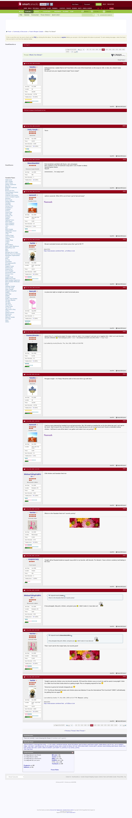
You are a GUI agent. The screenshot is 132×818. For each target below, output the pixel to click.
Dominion (8, 198)
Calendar (26, 15)
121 (100, 49)
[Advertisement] (59, 117)
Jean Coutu (8, 232)
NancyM (32, 291)
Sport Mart (8, 294)
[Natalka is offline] (32, 79)
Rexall (7, 283)
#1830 (124, 676)
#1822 (124, 331)
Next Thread (80, 730)
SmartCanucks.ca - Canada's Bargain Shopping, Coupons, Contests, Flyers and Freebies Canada (94, 776)
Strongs (7, 297)
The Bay (7, 301)
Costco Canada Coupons (12, 197)
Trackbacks (55, 763)
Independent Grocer (10, 231)
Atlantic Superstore (10, 184)
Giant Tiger (8, 214)
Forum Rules (55, 769)
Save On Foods (9, 288)
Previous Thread (70, 730)
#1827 (124, 555)
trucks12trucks (32, 335)
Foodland (7, 209)
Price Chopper (9, 271)
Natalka (32, 67)
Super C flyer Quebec (11, 298)
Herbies (7, 218)
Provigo (7, 275)
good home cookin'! (92, 744)
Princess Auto (9, 274)
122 (103, 49)
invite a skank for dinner (65, 746)
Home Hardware (9, 223)
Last (75, 52)
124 (110, 49)
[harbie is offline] (32, 256)
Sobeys (7, 292)
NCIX (6, 258)
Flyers (49, 8)
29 (33, 96)
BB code (54, 755)
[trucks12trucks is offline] (32, 347)
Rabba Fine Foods (10, 278)
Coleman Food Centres (11, 195)
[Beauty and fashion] (101, 8)
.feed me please (28, 744)
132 (113, 49)
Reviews (74, 8)
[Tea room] (98, 8)
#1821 (124, 287)
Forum (28, 11)
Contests (62, 8)
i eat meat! (31, 746)
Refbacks (26, 767)
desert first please (73, 744)
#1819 (124, 191)
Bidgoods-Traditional (11, 187)
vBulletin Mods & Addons (68, 810)
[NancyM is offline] (32, 304)
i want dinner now (39, 746)
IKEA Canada (9, 229)
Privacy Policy (120, 776)
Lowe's (7, 243)
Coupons (43, 8)
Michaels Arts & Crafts (11, 252)
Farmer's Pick (9, 206)
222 (120, 49)
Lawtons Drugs (9, 235)
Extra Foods (8, 200)
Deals (30, 8)
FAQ (21, 15)
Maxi (6, 249)
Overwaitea (8, 261)
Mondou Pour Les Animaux (12, 254)
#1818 (124, 159)
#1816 (124, 63)
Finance (68, 8)
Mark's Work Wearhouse (12, 246)
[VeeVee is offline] (32, 525)
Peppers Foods (9, 266)
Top (71, 11)
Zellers (7, 322)
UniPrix (7, 311)
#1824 (124, 420)
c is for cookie (51, 744)
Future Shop (8, 212)
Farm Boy (8, 204)
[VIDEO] (54, 760)
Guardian (7, 217)
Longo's (7, 241)
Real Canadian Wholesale (12, 281)
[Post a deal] (111, 8)
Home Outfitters (9, 224)
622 (124, 49)
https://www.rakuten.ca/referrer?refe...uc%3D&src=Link (59, 251)
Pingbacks (27, 765)
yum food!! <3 (57, 747)
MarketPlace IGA (10, 248)
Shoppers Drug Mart (11, 291)
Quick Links (55, 15)
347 (33, 495)
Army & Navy (9, 183)
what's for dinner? (47, 747)
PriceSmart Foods (10, 272)
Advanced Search (106, 15)
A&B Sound (8, 180)
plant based (114, 746)
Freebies (55, 8)
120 (97, 49)
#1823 (124, 374)
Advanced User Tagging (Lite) (56, 810)
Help (104, 4)
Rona (6, 284)
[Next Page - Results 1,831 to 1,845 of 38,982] (72, 52)
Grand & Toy (8, 215)
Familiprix (8, 203)
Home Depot (8, 221)
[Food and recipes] (104, 8)
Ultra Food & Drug (10, 309)
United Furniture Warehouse (9, 313)
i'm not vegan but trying (51, 746)
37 (33, 318)
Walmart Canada (10, 317)
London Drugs (9, 240)
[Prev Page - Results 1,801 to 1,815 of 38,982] (83, 50)
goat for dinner (83, 744)
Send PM (112, 106)
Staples (7, 295)
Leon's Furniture (9, 237)
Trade (109, 11)
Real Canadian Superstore (12, 280)
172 (117, 49)
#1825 (124, 468)
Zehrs (7, 320)
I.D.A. (7, 226)
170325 (119, 55)
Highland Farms (9, 220)
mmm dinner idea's (83, 746)
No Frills (7, 260)
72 (90, 49)
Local (97, 11)
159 (33, 146)
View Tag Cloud (28, 749)
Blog (21, 11)
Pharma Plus (9, 269)
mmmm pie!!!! (93, 746)
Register (110, 4)
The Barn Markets (10, 300)
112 (93, 49)
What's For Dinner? (35, 55)
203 (33, 274)
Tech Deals (36, 8)
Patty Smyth (33, 130)
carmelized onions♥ (61, 744)
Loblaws (7, 238)
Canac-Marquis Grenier (11, 192)
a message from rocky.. (40, 744)
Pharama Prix (9, 267)
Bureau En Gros (9, 190)
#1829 (124, 629)
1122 (67, 51)
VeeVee (33, 513)
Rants (80, 8)
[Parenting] (107, 8)
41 (33, 361)
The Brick (8, 303)
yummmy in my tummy (68, 747)
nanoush (32, 195)
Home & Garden (87, 8)
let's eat (75, 746)
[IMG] (53, 758)
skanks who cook (32, 747)
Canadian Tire (9, 193)
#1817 (124, 125)
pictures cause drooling (104, 746)
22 (87, 49)
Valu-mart (8, 315)
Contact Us (68, 776)
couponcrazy (33, 559)
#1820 (124, 239)
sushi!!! (39, 747)
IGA (6, 227)
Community (34, 15)
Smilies (54, 757)
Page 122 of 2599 (71, 49)
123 (107, 49)
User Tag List (27, 45)
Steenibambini (33, 163)
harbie (32, 243)
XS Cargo (8, 318)
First (80, 50)
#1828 (124, 590)
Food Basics (8, 207)
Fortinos (7, 210)
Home (25, 8)
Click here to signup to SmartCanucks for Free (34, 110)
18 (33, 542)
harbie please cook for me (106, 744)
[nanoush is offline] (32, 207)
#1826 (124, 508)
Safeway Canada (10, 286)
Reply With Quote (122, 106)
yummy (77, 747)
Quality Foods (9, 277)
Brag (86, 11)
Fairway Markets (10, 201)
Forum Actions (45, 15)
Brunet (7, 189)
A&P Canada (9, 181)
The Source (8, 305)
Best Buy (8, 186)
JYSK (7, 234)
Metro (7, 251)
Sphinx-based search (71, 812)
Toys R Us (8, 308)
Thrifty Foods (9, 306)
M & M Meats (9, 244)
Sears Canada (9, 289)
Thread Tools (121, 59)
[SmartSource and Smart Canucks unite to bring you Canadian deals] (13, 169)
